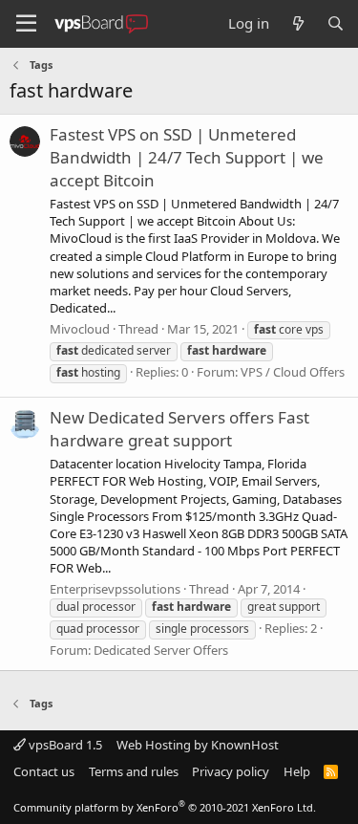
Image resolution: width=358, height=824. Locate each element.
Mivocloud (80, 328)
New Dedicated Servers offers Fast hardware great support (179, 428)
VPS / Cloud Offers (293, 371)
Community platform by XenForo (164, 807)
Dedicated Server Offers (161, 650)
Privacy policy (230, 771)
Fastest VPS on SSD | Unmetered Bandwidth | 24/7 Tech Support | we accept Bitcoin (187, 157)
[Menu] (26, 24)
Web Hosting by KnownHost (197, 744)
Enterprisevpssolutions (115, 588)
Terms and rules (134, 771)
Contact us (43, 771)
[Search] (335, 23)
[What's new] (297, 23)
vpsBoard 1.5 (64, 744)
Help (297, 771)
